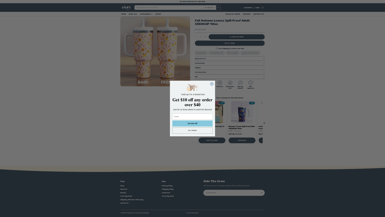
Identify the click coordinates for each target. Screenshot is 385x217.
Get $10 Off (192, 123)
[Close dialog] (211, 83)
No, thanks (192, 130)
